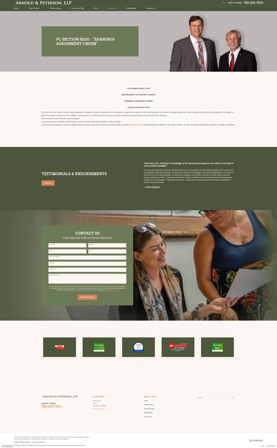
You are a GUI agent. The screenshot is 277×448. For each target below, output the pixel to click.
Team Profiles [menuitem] (34, 8)
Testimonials (148, 413)
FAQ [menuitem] (96, 8)
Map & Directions (99, 409)
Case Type (51, 262)
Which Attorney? (53, 268)
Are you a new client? (54, 256)
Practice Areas (149, 409)
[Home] (44, 2)
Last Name (91, 244)
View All (48, 183)
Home (146, 401)
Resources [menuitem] (112, 8)
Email (90, 250)
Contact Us (148, 417)
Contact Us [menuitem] (150, 8)
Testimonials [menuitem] (131, 8)
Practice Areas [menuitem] (55, 8)
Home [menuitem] (16, 8)
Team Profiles (149, 405)
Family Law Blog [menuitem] (77, 8)
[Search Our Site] (232, 397)
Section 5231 (136, 125)
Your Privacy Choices (37, 442)
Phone (50, 250)
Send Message (87, 297)
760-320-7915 (253, 2)
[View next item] (148, 194)
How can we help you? (54, 275)
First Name (51, 244)
